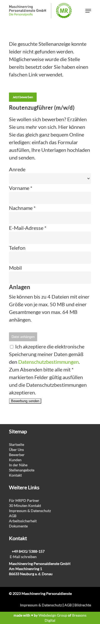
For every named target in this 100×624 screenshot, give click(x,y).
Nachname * (22, 208)
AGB (12, 516)
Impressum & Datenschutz (30, 510)
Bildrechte (82, 605)
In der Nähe (18, 465)
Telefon (17, 248)
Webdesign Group (52, 615)
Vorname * (20, 188)
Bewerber (17, 454)
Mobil (15, 268)
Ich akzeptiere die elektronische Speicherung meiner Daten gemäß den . (46, 354)
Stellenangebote (21, 470)
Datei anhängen (23, 337)
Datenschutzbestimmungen (48, 362)
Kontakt (15, 475)
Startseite (16, 444)
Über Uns (16, 449)
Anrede (17, 169)
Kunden (15, 460)
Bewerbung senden (25, 401)
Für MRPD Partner (24, 500)
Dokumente (18, 526)
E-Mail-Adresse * (27, 228)
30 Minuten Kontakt (25, 505)
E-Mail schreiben (23, 556)
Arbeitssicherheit (23, 521)
